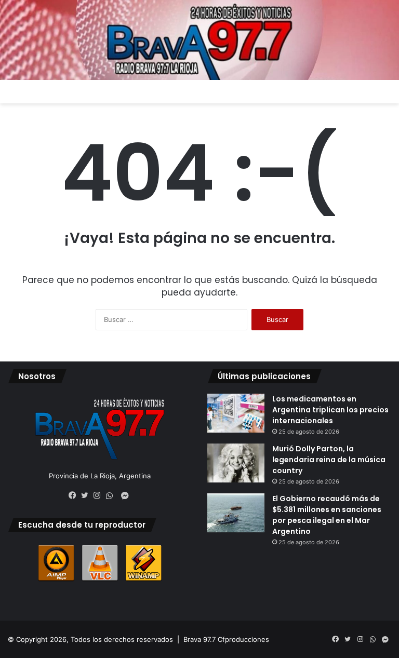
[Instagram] (100, 495)
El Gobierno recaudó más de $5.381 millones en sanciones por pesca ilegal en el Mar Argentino (326, 514)
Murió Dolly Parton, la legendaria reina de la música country (328, 460)
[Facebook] (75, 495)
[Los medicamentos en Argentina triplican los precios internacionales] (235, 413)
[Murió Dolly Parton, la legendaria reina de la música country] (235, 463)
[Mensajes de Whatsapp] (112, 496)
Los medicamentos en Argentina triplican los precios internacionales (330, 410)
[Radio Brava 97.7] (199, 40)
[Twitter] (87, 495)
